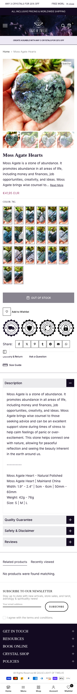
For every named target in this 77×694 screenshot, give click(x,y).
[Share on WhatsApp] (66, 344)
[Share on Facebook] (19, 344)
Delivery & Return (13, 356)
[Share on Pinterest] (34, 344)
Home (6, 51)
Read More (56, 185)
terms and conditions (39, 617)
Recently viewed (42, 562)
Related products (15, 562)
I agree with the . (30, 617)
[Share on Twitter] (27, 344)
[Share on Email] (58, 344)
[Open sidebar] (4, 352)
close (71, 4)
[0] (69, 26)
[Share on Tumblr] (42, 344)
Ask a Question (38, 356)
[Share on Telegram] (50, 344)
